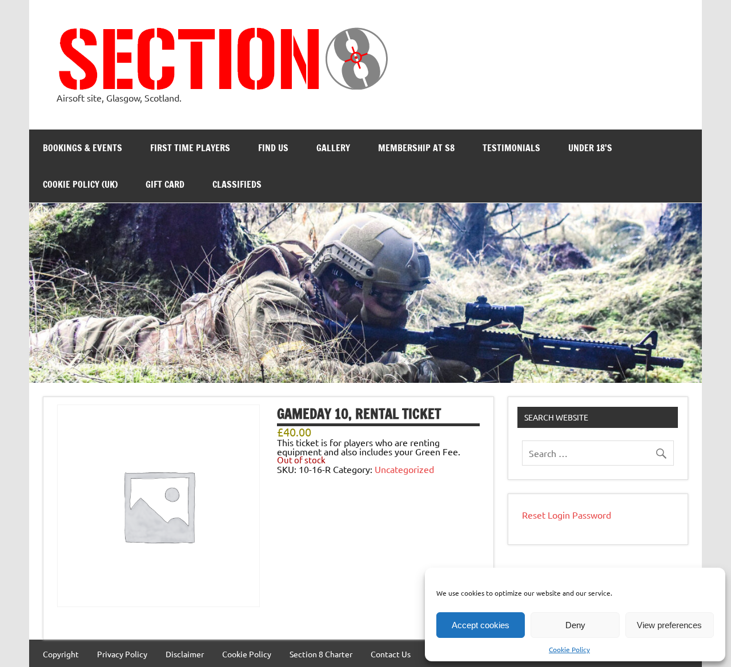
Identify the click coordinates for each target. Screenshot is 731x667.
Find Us (273, 148)
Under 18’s (590, 148)
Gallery (333, 148)
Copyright (61, 654)
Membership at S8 (416, 148)
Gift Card (165, 184)
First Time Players (190, 148)
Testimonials (511, 148)
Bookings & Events (82, 148)
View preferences (669, 625)
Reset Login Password (566, 514)
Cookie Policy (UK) (80, 184)
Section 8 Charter (321, 654)
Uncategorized (404, 469)
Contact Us (391, 654)
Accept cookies (480, 625)
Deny (575, 625)
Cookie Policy (569, 649)
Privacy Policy (122, 654)
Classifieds (237, 184)
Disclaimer (185, 654)
